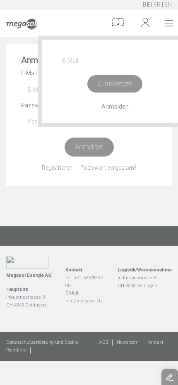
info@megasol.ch (83, 301)
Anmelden (89, 147)
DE (146, 4)
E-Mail (29, 73)
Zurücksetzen (115, 83)
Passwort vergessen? (108, 167)
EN (168, 4)
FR (157, 4)
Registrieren (57, 167)
